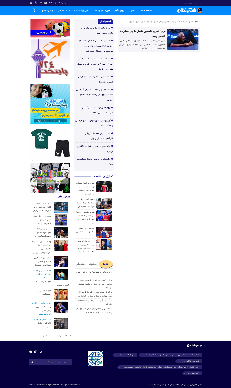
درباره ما (198, 3)
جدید (106, 264)
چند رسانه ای (47, 11)
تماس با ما (188, 3)
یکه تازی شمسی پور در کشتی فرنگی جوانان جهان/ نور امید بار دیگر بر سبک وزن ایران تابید (95, 64)
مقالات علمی (64, 11)
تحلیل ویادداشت (82, 11)
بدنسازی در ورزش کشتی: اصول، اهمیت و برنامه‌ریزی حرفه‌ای (41, 220)
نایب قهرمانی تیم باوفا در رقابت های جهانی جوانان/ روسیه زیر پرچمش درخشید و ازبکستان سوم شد (95, 46)
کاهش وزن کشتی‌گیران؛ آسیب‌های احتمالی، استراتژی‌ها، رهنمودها (43, 261)
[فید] (45, 2)
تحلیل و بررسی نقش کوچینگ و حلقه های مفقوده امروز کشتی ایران (42, 232)
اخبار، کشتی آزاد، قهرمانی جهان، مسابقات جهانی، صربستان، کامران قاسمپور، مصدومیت (161, 367)
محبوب (92, 264)
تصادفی (80, 264)
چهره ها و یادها (102, 11)
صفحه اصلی (193, 21)
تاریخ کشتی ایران (126, 355)
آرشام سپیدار (193, 373)
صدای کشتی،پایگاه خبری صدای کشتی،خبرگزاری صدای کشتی (172, 355)
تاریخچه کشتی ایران (190, 361)
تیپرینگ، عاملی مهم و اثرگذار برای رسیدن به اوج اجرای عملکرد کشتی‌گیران (42, 207)
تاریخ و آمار (119, 11)
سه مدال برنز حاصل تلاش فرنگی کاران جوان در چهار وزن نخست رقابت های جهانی (94, 95)
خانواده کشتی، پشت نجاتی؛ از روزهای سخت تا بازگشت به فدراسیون (85, 203)
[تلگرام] (31, 2)
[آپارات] (40, 2)
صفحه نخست (145, 11)
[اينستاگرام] (36, 2)
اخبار (132, 11)
